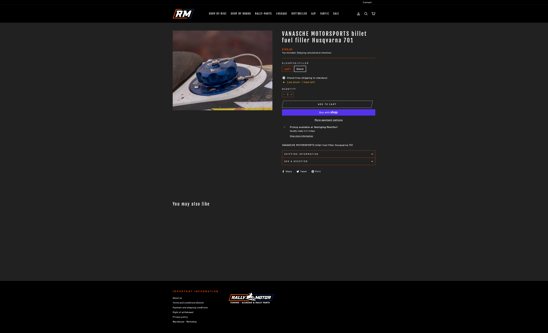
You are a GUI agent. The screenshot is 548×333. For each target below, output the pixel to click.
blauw (300, 68)
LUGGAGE (281, 13)
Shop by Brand (241, 13)
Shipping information (301, 154)
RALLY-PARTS (263, 13)
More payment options (329, 119)
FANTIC (324, 13)
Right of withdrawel (183, 312)
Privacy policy (180, 317)
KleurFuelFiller (295, 63)
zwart (287, 68)
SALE (336, 13)
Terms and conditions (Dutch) (188, 302)
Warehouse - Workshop (185, 321)
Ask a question (296, 161)
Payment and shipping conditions (190, 307)
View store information (301, 136)
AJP (313, 13)
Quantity (289, 89)
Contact (367, 2)
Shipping (301, 52)
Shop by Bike (217, 13)
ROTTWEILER (299, 13)
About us (177, 298)
